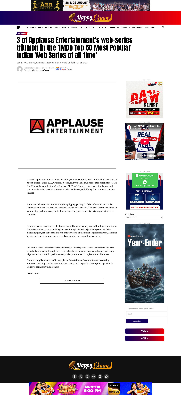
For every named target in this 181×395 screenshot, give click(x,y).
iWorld (48, 27)
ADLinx (144, 338)
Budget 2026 (150, 27)
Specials (125, 27)
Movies (64, 27)
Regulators (75, 27)
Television (30, 27)
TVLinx (144, 331)
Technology (113, 27)
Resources (88, 27)
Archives (129, 214)
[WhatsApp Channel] (106, 376)
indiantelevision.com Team (37, 70)
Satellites (101, 27)
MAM (56, 27)
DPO (39, 27)
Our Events (136, 27)
